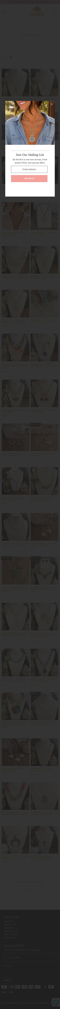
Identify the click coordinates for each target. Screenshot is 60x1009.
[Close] (51, 104)
